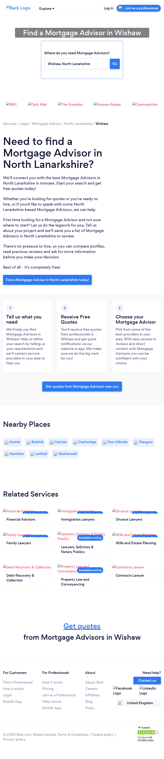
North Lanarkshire (78, 123)
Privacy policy (14, 739)
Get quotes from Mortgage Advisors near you (82, 386)
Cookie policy (103, 734)
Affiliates (92, 695)
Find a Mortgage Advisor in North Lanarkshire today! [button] (47, 279)
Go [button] (114, 63)
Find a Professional (18, 682)
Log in (108, 8)
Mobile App (12, 701)
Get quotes (82, 626)
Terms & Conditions (73, 734)
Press (89, 708)
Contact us (147, 680)
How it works (13, 688)
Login (7, 695)
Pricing (47, 688)
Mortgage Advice (46, 123)
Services (10, 123)
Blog (89, 701)
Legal (24, 123)
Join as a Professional (59, 695)
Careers (91, 688)
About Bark (94, 682)
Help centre (51, 701)
